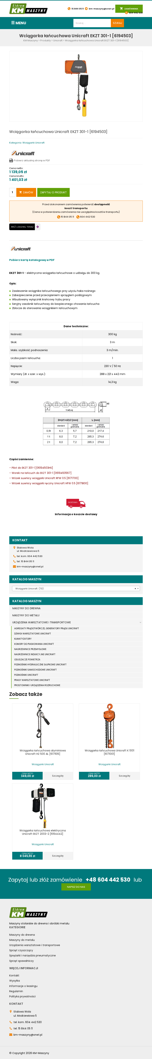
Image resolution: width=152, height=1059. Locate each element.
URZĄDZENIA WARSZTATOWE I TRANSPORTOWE (41, 622)
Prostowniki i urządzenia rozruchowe (37, 685)
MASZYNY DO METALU (25, 615)
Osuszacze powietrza (27, 659)
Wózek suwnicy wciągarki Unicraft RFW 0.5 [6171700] (45, 478)
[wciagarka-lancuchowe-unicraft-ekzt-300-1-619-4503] (76, 86)
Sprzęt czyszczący (21, 950)
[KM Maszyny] (28, 8)
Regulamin (16, 991)
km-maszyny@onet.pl (101, 8)
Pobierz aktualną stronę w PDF (32, 160)
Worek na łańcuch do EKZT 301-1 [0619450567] (42, 473)
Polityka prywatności (22, 996)
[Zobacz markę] (23, 153)
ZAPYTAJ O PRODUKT (53, 192)
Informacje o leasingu (23, 986)
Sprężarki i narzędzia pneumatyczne (32, 955)
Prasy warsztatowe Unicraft (32, 680)
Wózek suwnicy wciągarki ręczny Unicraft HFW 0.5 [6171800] (50, 483)
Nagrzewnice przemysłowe (30, 649)
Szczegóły (58, 775)
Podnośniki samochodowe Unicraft (35, 669)
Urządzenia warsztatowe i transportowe (34, 945)
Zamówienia (131, 8)
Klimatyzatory (23, 638)
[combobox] (76, 588)
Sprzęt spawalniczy (21, 961)
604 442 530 (135, 12)
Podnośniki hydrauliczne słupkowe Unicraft (40, 664)
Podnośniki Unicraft (26, 674)
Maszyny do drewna (22, 935)
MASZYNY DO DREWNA (26, 608)
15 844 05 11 (77, 8)
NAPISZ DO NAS (76, 887)
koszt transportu (76, 208)
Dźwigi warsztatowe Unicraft (32, 633)
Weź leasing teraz (22, 226)
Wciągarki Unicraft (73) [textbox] (75, 588)
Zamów (28, 192)
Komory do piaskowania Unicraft (34, 644)
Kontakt (14, 975)
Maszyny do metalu (22, 940)
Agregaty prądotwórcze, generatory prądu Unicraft (46, 628)
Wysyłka (14, 981)
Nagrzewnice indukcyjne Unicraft (34, 654)
